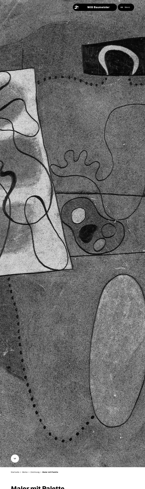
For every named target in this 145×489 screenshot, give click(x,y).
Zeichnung (35, 472)
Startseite (15, 472)
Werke (25, 472)
